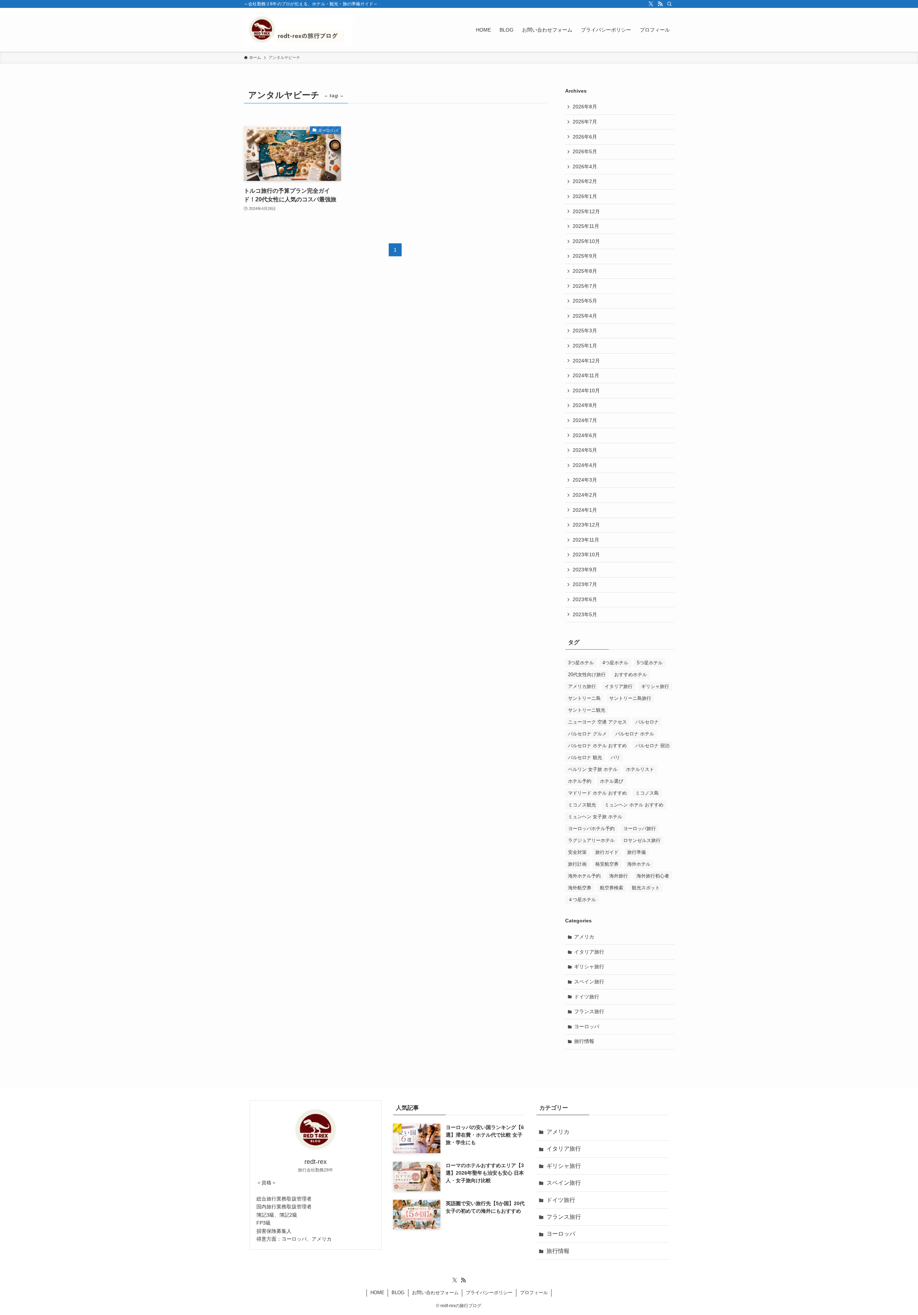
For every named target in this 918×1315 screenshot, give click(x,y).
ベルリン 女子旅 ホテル (592, 769)
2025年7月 (585, 286)
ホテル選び (611, 781)
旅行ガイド (607, 852)
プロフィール (534, 1292)
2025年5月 (585, 301)
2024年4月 (585, 465)
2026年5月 (585, 151)
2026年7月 (585, 122)
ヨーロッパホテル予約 (591, 828)
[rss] (660, 4)
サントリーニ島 (584, 698)
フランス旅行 (589, 1011)
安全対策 (577, 852)
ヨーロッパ (586, 1026)
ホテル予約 (579, 781)
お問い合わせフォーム (435, 1292)
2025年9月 (585, 256)
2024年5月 (585, 450)
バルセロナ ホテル (634, 733)
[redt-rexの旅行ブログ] (298, 30)
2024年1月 (585, 510)
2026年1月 (585, 196)
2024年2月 (585, 495)
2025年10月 (586, 241)
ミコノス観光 (582, 805)
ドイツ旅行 (586, 997)
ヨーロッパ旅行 (639, 828)
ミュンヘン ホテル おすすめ (634, 805)
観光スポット (646, 887)
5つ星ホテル (650, 662)
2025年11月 (586, 226)
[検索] (669, 4)
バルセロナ (647, 722)
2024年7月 (585, 420)
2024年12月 (586, 361)
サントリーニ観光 (586, 710)
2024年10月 (586, 390)
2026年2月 (585, 181)
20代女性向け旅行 (587, 674)
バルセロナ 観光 (585, 757)
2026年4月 (585, 166)
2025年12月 (586, 211)
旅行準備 (636, 852)
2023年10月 (586, 554)
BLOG (398, 1292)
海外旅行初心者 (653, 876)
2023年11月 (586, 540)
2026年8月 (585, 106)
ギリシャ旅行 (655, 686)
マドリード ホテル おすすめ (597, 793)
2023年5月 (585, 614)
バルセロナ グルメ (587, 733)
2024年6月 (585, 435)
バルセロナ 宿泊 (652, 745)
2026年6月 (585, 137)
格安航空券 (607, 864)
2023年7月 (585, 584)
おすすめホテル (630, 674)
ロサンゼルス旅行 (642, 840)
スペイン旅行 (589, 981)
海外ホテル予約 (584, 876)
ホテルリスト (640, 769)
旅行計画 (577, 864)
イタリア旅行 (619, 686)
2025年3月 (585, 330)
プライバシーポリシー (489, 1292)
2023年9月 (585, 569)
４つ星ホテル (582, 899)
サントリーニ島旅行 (630, 698)
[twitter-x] (651, 4)
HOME (377, 1292)
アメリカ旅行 (582, 686)
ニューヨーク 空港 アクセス (597, 722)
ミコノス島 (647, 793)
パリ (615, 757)
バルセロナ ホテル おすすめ (597, 745)
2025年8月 (585, 271)
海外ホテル (638, 864)
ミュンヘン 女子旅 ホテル (595, 816)
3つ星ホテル (581, 662)
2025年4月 (585, 316)
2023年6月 (585, 599)
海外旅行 (618, 876)
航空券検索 (611, 887)
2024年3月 (585, 480)
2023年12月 (586, 525)
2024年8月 (585, 405)
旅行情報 (584, 1041)
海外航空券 (579, 887)
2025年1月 (585, 345)
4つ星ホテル (615, 662)
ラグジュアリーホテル (591, 840)
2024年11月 (586, 375)
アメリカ (584, 937)
